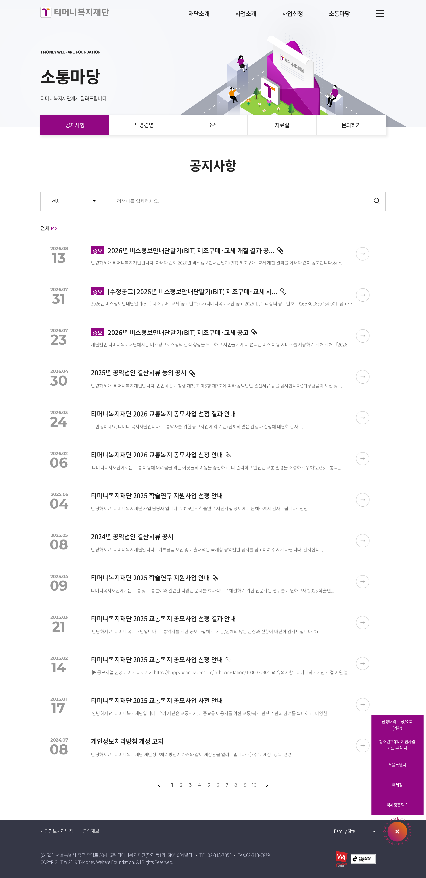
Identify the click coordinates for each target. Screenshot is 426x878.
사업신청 (292, 13)
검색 (376, 201)
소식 (213, 125)
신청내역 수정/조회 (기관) (397, 725)
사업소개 (245, 13)
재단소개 (199, 13)
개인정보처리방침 (56, 831)
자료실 (282, 125)
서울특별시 (397, 765)
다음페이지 (267, 785)
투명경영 (144, 125)
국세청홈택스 (397, 805)
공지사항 (75, 125)
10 (254, 785)
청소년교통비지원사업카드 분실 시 (397, 744)
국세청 (397, 785)
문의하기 (351, 125)
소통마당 (339, 13)
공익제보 (91, 831)
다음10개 (278, 785)
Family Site (344, 831)
